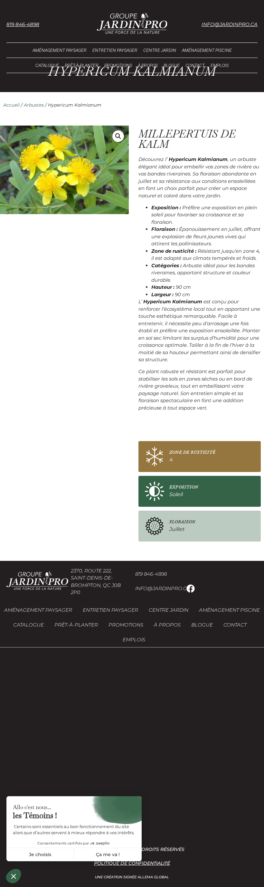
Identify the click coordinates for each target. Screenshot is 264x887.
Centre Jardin (159, 50)
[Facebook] (190, 588)
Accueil (11, 105)
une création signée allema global (132, 877)
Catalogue (47, 65)
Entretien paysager (114, 50)
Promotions (118, 65)
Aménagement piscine (207, 50)
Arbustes (34, 105)
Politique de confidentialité (132, 863)
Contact (195, 65)
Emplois (220, 65)
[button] (118, 136)
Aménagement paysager (60, 50)
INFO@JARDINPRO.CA (162, 588)
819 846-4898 (22, 24)
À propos (148, 65)
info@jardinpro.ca (230, 24)
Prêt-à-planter (82, 65)
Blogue (172, 65)
